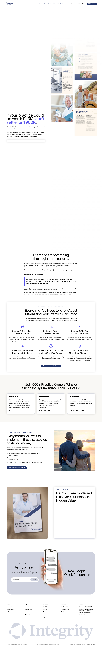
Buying (40, 3)
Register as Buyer (81, 3)
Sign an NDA (27, 614)
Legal (44, 617)
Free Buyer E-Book (65, 609)
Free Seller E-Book (65, 606)
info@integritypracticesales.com (86, 614)
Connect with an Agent (12, 606)
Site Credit (93, 644)
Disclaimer (78, 644)
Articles (57, 3)
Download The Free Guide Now (51, 366)
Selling (44, 3)
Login (72, 3)
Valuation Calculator (11, 609)
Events (53, 3)
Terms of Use (72, 644)
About (61, 3)
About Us (45, 606)
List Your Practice (10, 611)
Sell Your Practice (91, 3)
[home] (21, 3)
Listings (49, 3)
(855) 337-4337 (85, 606)
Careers (45, 609)
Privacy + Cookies (86, 644)
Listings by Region (29, 609)
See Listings (27, 606)
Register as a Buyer (29, 611)
